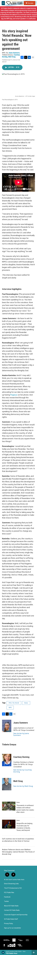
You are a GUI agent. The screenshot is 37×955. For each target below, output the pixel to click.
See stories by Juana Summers (21, 734)
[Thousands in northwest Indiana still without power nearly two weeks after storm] (8, 806)
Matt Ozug (12, 57)
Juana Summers (14, 53)
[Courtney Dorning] (6, 760)
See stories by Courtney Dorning (22, 771)
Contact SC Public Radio (12, 910)
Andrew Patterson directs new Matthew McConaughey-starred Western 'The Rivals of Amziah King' (18, 852)
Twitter (6, 901)
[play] (3, 952)
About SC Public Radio (11, 906)
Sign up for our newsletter (12, 928)
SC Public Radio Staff (11, 919)
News (26, 703)
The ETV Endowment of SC (13, 888)
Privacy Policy (8, 923)
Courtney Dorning (21, 757)
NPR (10, 707)
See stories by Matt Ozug (23, 786)
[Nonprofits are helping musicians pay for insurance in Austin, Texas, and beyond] (8, 824)
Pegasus (13, 395)
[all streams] (34, 952)
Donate (30, 3)
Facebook (7, 897)
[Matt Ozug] (6, 784)
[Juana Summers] (6, 726)
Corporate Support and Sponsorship (15, 914)
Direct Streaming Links (11, 883)
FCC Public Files (9, 892)
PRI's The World (14, 703)
